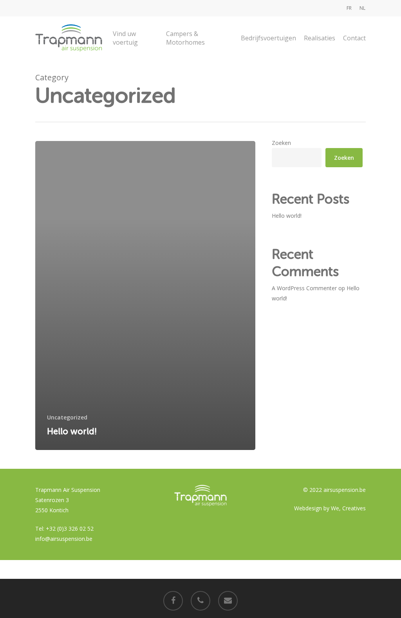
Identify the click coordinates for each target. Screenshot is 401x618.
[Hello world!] (145, 295)
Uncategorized (67, 417)
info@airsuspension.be (63, 538)
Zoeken (281, 142)
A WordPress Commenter (304, 288)
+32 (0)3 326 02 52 (70, 528)
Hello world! (287, 215)
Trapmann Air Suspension (67, 489)
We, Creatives (348, 508)
